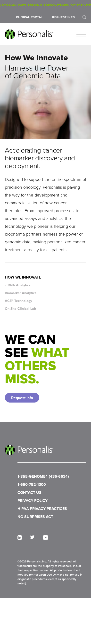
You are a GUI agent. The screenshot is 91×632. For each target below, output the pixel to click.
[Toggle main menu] (81, 34)
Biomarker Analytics (20, 293)
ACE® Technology (18, 301)
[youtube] (45, 537)
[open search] (84, 17)
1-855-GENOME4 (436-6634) (43, 476)
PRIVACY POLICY (32, 500)
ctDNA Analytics (18, 285)
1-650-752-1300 (31, 484)
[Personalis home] (29, 34)
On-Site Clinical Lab (20, 309)
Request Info (63, 17)
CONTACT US (29, 492)
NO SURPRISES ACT (35, 516)
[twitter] (32, 537)
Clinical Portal (29, 17)
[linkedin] (19, 537)
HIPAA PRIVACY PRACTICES (42, 508)
